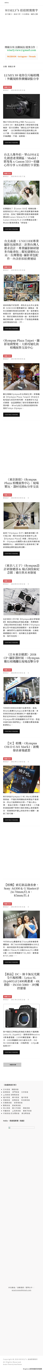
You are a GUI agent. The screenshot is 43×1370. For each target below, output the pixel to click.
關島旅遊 (7, 1105)
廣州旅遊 (15, 1097)
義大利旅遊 (16, 1108)
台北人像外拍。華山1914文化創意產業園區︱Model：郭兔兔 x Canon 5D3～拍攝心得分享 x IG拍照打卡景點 (21, 159)
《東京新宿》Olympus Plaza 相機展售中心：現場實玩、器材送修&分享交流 (21, 483)
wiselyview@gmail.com (21, 1290)
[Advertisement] (21, 30)
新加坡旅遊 (25, 1100)
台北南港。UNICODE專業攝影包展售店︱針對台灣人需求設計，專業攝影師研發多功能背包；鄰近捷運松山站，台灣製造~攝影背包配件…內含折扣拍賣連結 (21, 250)
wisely (6, 90)
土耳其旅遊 (17, 1111)
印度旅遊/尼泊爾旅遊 (12, 1113)
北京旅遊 (24, 1092)
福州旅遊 (7, 1097)
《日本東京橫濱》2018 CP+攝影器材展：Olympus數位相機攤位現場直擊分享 (21, 658)
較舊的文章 (13, 1064)
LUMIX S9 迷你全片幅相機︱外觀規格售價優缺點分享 (21, 77)
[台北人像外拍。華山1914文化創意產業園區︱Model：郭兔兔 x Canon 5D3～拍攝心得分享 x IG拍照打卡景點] (21, 192)
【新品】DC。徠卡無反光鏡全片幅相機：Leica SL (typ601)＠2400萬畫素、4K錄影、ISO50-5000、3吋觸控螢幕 (21, 981)
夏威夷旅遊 (16, 1105)
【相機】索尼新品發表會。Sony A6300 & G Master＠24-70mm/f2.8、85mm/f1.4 (21, 890)
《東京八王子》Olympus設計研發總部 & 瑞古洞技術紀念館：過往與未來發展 (21, 569)
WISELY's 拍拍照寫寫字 (21, 10)
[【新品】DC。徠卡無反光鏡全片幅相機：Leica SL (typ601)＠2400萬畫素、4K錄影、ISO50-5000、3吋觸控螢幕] (21, 1016)
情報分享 (7, 87)
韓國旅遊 (15, 1089)
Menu (7, 3)
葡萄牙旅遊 (27, 1111)
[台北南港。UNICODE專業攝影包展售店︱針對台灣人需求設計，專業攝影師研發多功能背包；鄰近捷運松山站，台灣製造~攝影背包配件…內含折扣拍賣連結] (21, 288)
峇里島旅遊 (18, 1103)
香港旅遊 (6, 1092)
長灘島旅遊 (7, 1103)
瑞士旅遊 (7, 1108)
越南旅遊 (16, 1100)
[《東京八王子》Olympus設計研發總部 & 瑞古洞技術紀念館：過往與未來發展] (21, 602)
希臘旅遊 (7, 1111)
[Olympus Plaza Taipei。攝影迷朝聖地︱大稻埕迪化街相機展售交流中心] (21, 376)
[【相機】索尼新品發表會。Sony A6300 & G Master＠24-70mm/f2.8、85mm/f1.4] (21, 924)
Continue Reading (11, 142)
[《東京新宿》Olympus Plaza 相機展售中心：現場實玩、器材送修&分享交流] (21, 515)
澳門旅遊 (15, 1092)
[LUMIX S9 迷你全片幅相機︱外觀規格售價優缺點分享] (21, 106)
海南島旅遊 (15, 1095)
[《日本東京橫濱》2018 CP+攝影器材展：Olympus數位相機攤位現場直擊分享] (21, 690)
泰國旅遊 (7, 1100)
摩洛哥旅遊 (26, 1113)
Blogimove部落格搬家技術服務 (32, 1369)
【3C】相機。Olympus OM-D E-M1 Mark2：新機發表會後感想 (21, 746)
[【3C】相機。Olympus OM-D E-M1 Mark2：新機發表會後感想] (21, 779)
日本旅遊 (6, 1089)
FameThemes (18, 1364)
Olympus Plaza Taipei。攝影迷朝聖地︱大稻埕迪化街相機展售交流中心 (21, 344)
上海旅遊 (6, 1095)
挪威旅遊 (26, 1108)
